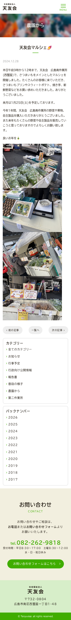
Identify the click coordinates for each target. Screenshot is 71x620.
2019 (13, 465)
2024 (13, 431)
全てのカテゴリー (20, 349)
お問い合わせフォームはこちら (34, 563)
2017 (13, 479)
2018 (13, 472)
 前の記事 (12, 330)
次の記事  (58, 330)
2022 (13, 444)
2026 (13, 417)
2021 (13, 452)
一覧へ (36, 330)
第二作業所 (15, 397)
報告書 (12, 377)
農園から (14, 391)
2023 (13, 438)
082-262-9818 (39, 542)
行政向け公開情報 (20, 370)
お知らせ (14, 356)
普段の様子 (15, 383)
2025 (13, 424)
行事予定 (14, 363)
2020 (13, 458)
